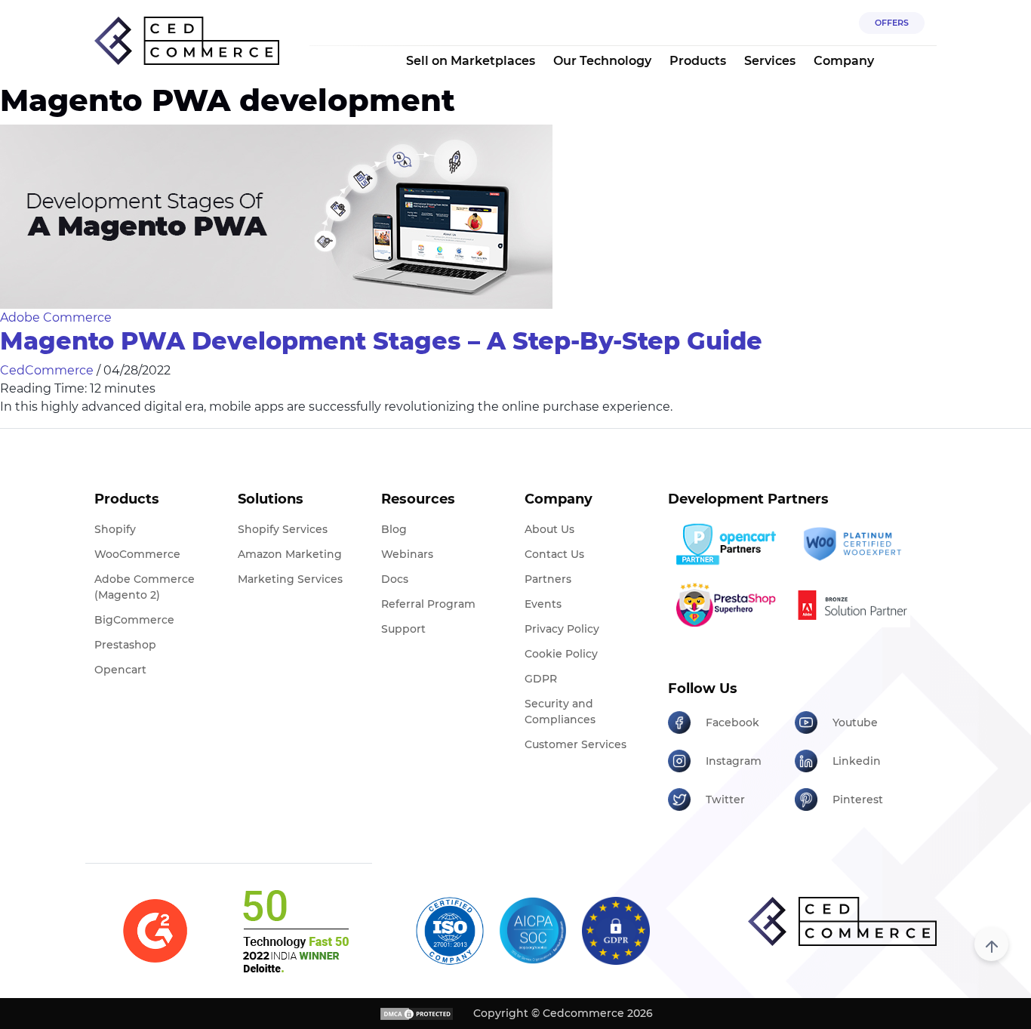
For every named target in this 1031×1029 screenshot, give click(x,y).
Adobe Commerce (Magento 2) (144, 587)
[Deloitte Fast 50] (294, 931)
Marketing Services (290, 579)
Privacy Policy (562, 629)
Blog (394, 529)
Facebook (732, 722)
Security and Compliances (560, 711)
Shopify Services (283, 529)
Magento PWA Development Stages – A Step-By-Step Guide (381, 341)
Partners (548, 579)
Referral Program (428, 604)
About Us (549, 529)
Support (403, 629)
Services (770, 61)
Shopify (115, 529)
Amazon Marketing (290, 554)
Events (543, 604)
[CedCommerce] (186, 41)
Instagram (734, 761)
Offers (892, 22)
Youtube (855, 722)
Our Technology (602, 61)
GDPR (541, 678)
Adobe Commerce (56, 317)
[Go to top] (991, 944)
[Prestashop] (725, 604)
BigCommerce (134, 620)
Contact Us (554, 554)
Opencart (120, 669)
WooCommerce (137, 554)
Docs (394, 579)
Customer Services (575, 744)
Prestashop (125, 645)
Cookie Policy (561, 654)
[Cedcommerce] (842, 921)
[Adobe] (852, 604)
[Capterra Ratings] (155, 931)
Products (697, 61)
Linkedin (856, 761)
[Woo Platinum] (852, 544)
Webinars (407, 554)
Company (844, 61)
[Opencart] (725, 544)
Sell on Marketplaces (470, 61)
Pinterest (857, 799)
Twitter (725, 799)
